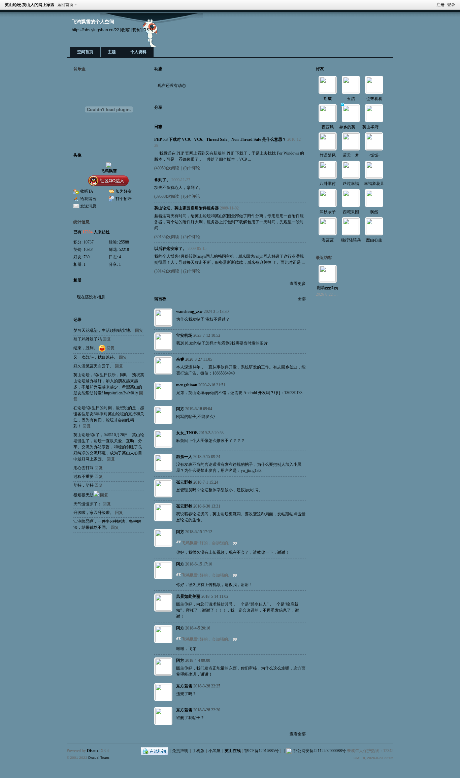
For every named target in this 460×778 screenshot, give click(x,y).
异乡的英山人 (351, 127)
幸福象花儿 (374, 183)
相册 (77, 280)
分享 (158, 107)
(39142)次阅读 (166, 271)
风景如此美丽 (188, 596)
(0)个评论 (191, 168)
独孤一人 (184, 456)
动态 (158, 68)
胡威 (328, 98)
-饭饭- (374, 155)
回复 (139, 330)
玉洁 (351, 98)
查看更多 (298, 283)
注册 (440, 4)
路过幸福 (351, 183)
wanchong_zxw (189, 311)
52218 (124, 249)
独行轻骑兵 (351, 240)
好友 (320, 68)
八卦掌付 (328, 183)
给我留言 (88, 198)
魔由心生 (374, 240)
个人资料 (138, 52)
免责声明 (180, 750)
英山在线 (233, 750)
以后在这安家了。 (170, 248)
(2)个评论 (191, 271)
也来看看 (374, 98)
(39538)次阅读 (166, 196)
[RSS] (147, 30)
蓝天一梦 (351, 155)
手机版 (198, 750)
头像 (77, 155)
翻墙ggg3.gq (327, 287)
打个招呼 (124, 198)
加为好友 (124, 191)
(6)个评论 (191, 196)
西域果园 (351, 211)
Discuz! (93, 750)
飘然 (374, 211)
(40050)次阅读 (166, 168)
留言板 (160, 298)
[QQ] (154, 750)
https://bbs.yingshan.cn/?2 (95, 30)
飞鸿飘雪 (109, 170)
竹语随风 (328, 155)
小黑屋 (214, 750)
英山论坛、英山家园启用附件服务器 (186, 208)
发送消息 (88, 206)
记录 (77, 319)
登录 (451, 4)
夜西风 (328, 127)
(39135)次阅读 (166, 236)
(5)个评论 (191, 236)
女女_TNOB (187, 432)
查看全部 (298, 734)
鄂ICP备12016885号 (261, 750)
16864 (89, 249)
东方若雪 (184, 686)
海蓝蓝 (328, 240)
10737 (89, 242)
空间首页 (85, 52)
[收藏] (125, 30)
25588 (124, 242)
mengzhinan (186, 385)
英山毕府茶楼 (374, 127)
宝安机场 (184, 335)
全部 (302, 298)
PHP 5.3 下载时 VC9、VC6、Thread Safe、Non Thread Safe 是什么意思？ (220, 139)
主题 (112, 52)
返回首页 (65, 4)
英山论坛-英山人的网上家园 (30, 4)
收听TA (86, 191)
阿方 (180, 409)
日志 (158, 126)
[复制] (136, 30)
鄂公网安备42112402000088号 (319, 750)
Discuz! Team (98, 757)
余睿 (180, 359)
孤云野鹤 (184, 482)
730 (87, 257)
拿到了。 (162, 179)
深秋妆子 (328, 211)
